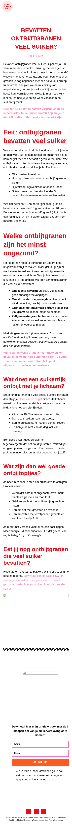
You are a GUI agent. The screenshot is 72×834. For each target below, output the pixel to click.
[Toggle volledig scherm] (21, 827)
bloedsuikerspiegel (30, 399)
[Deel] (35, 827)
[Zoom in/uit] (6, 827)
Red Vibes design (56, 820)
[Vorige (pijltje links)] (6, 832)
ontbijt (27, 150)
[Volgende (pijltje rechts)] (21, 832)
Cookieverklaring (16, 820)
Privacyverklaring (57, 817)
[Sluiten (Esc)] (49, 827)
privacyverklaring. (51, 780)
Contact (27, 820)
